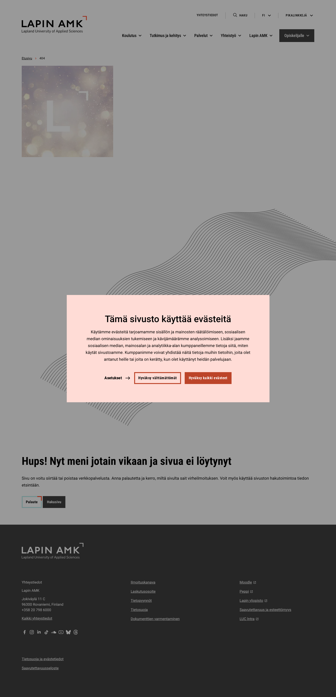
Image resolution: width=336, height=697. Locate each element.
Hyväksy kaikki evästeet (208, 378)
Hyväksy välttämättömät (157, 378)
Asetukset (113, 378)
